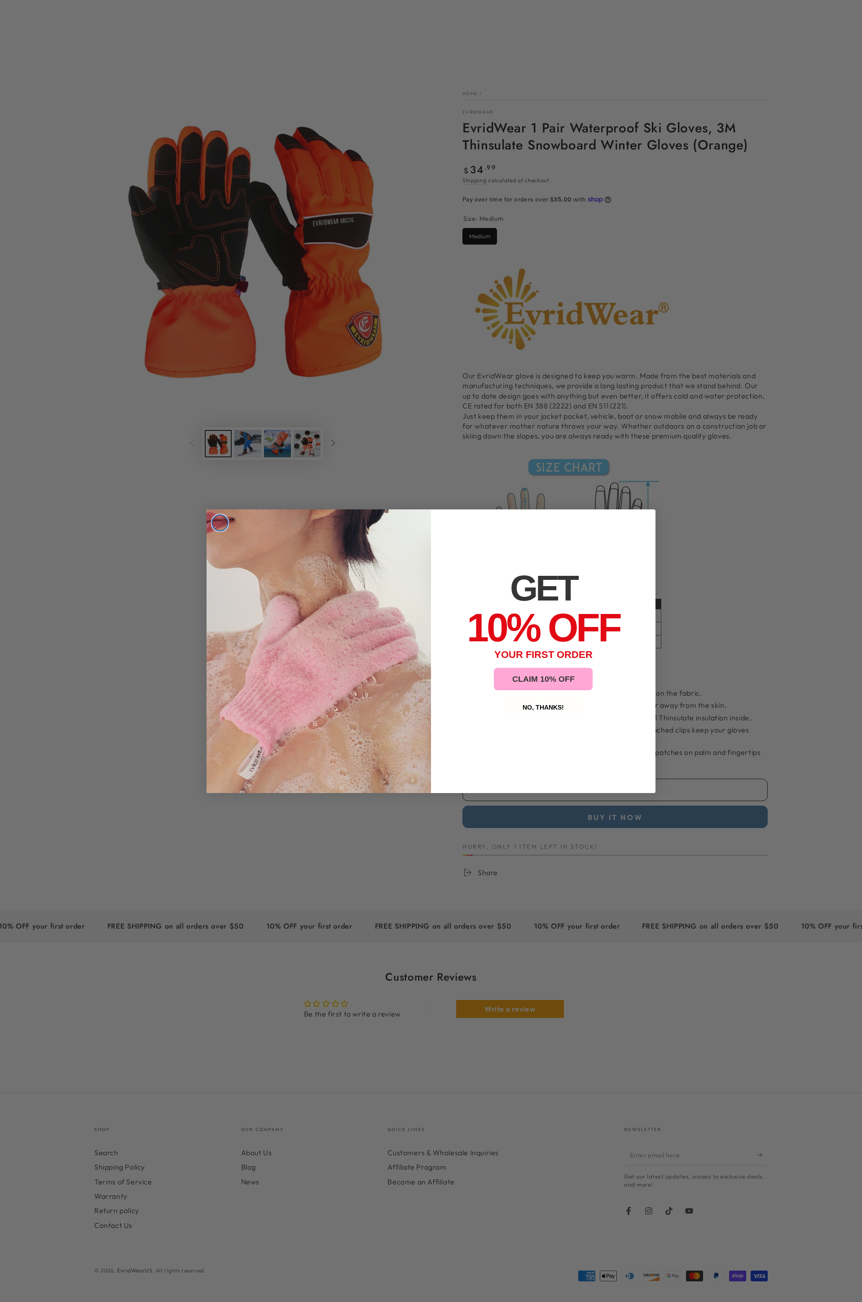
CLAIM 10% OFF (543, 679)
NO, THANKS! (543, 707)
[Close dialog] (220, 523)
